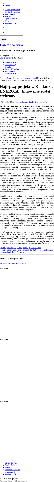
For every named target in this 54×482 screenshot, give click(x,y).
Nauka (19, 247)
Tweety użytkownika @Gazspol (13, 263)
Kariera (27, 78)
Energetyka (17, 78)
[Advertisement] (27, 304)
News (39, 78)
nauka (33, 78)
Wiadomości (10, 14)
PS (2, 102)
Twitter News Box (12, 12)
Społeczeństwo (11, 19)
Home (2, 78)
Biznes (7, 21)
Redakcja (8, 16)
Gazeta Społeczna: (12, 10)
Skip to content (6, 58)
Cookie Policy (10, 65)
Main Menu (17, 58)
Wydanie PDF (10, 23)
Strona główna (11, 62)
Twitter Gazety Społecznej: (11, 250)
